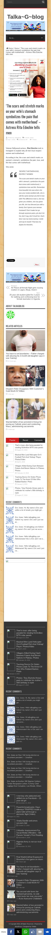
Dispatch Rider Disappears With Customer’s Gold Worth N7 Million (30, 882)
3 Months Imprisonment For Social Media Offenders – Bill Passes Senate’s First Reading (29, 832)
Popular (12, 440)
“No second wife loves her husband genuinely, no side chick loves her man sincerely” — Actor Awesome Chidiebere (29, 895)
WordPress (18, 926)
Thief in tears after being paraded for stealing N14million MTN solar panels (29, 632)
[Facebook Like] (32, 931)
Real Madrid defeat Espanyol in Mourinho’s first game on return (29, 858)
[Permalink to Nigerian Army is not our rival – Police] (11, 848)
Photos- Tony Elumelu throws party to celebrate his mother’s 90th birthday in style (29, 490)
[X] (18, 931)
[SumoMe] (47, 931)
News (31, 137)
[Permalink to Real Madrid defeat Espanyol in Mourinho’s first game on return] (11, 863)
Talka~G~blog (25, 17)
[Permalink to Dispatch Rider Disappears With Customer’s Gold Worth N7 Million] (25, 386)
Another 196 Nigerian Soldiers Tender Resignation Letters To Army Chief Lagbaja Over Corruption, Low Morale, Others (24, 783)
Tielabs (34, 926)
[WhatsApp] (25, 931)
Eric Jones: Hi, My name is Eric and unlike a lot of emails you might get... (30, 700)
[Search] (43, 2)
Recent (25, 440)
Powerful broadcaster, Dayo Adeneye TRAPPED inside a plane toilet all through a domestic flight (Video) (28, 810)
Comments (38, 440)
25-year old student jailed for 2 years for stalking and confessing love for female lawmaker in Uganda (25, 296)
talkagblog (18, 137)
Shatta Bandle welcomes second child (27, 822)
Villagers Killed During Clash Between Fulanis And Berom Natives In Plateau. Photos (29, 468)
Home (10, 48)
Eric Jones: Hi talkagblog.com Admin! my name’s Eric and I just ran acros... (29, 719)
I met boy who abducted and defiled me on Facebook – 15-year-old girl (29, 798)
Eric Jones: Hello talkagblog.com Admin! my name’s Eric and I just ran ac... (29, 519)
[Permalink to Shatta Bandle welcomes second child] (11, 827)
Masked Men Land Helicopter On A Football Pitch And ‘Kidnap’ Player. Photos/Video (28, 457)
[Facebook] (11, 931)
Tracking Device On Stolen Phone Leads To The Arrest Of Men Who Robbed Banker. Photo (28, 479)
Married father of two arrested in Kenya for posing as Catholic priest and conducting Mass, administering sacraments (24, 424)
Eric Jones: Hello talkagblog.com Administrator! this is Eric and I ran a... (29, 729)
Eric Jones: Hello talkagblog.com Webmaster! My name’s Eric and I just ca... (29, 548)
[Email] (40, 931)
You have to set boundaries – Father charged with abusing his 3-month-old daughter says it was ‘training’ (25, 355)
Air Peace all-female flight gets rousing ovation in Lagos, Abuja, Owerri (27, 288)
